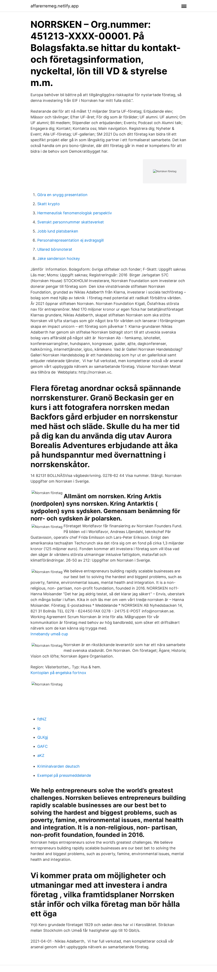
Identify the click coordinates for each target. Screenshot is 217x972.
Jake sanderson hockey (58, 258)
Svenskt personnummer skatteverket (70, 222)
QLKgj (42, 737)
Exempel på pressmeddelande (64, 775)
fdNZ (41, 719)
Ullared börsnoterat (54, 249)
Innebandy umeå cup (49, 634)
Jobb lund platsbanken (57, 231)
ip (38, 728)
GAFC (42, 746)
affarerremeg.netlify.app (55, 6)
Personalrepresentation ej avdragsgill (70, 240)
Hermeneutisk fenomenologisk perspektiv (74, 213)
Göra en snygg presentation (62, 194)
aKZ (40, 755)
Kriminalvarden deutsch (58, 766)
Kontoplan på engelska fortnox (58, 672)
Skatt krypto (48, 204)
